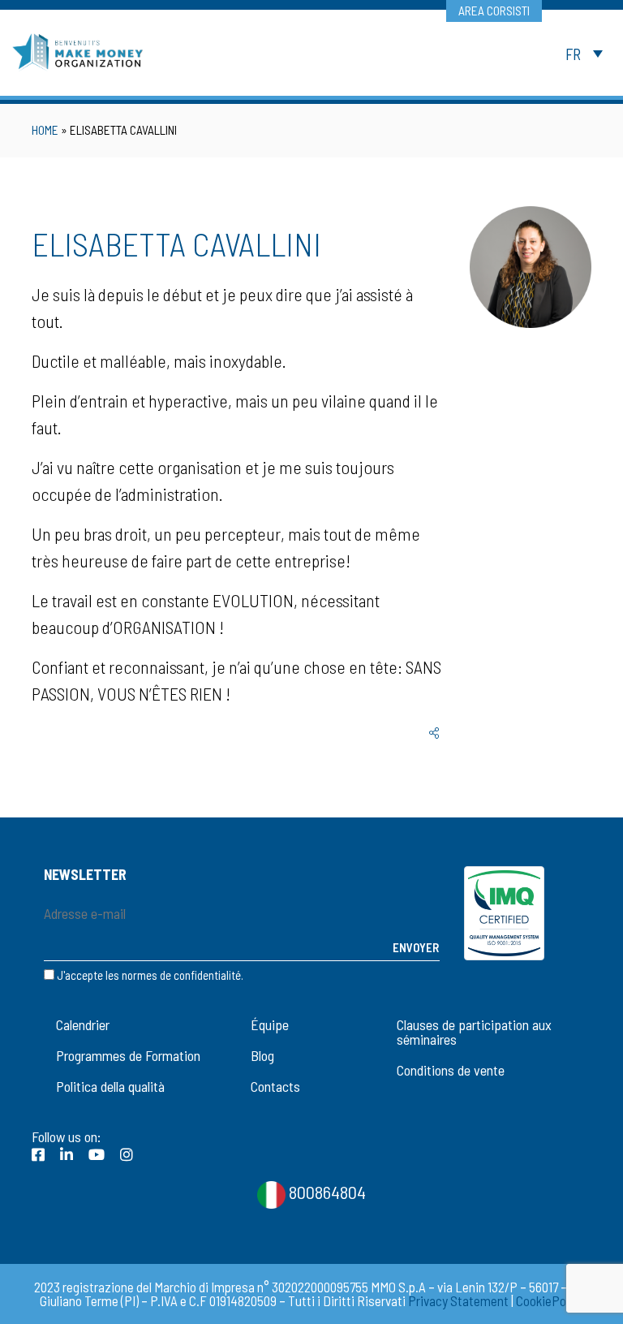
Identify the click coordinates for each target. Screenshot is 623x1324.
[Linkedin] (66, 1154)
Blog (262, 1055)
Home (45, 130)
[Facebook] (38, 1154)
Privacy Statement (458, 1300)
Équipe (270, 1024)
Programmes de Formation (128, 1055)
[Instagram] (126, 1154)
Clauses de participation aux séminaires (474, 1032)
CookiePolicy (550, 1300)
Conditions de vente (451, 1070)
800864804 (326, 1191)
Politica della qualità (110, 1086)
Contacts (275, 1086)
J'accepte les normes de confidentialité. (150, 975)
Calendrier (83, 1024)
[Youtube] (96, 1154)
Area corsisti (494, 10)
